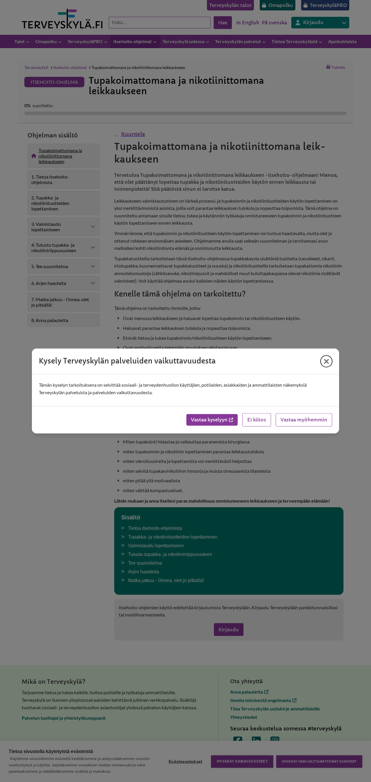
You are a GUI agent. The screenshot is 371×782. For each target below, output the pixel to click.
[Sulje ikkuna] (326, 361)
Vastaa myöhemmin (304, 420)
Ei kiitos (256, 420)
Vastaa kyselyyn (209, 420)
